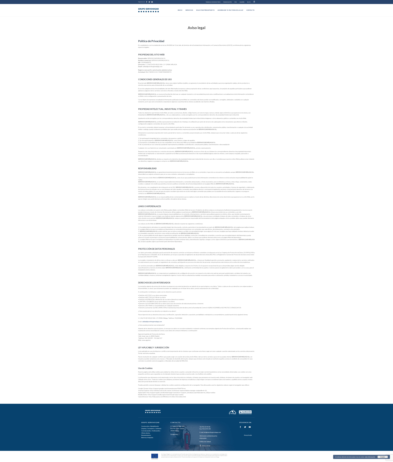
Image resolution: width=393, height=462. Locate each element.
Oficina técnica (145, 433)
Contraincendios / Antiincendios (150, 431)
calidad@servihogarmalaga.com (152, 321)
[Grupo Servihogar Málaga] (148, 10)
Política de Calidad (205, 441)
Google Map (174, 434)
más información (370, 457)
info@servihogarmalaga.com (212, 432)
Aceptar (382, 457)
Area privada (248, 435)
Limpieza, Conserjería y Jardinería (151, 428)
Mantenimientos (146, 435)
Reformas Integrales (147, 437)
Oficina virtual (206, 446)
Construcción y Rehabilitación (150, 426)
